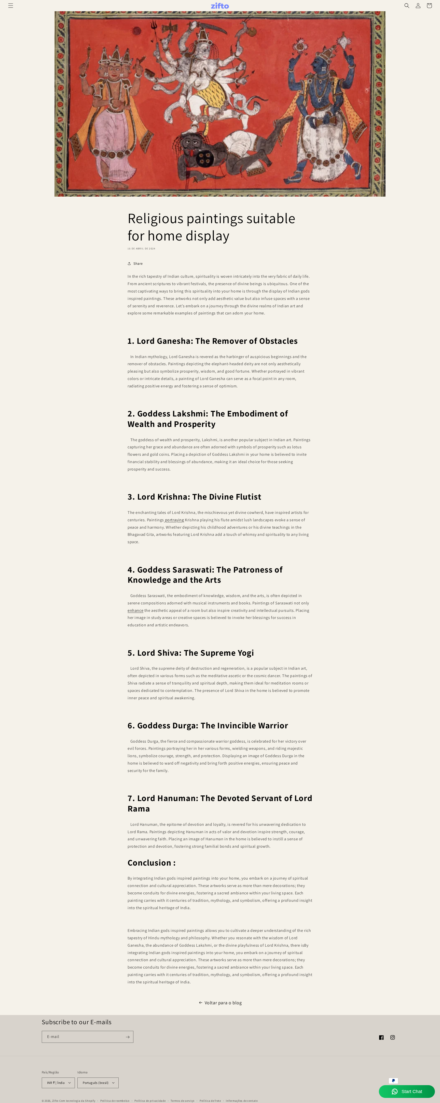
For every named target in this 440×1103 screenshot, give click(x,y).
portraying (174, 520)
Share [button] (138, 263)
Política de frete (210, 1100)
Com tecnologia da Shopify (77, 1100)
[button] (10, 5)
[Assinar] (127, 1037)
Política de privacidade (150, 1100)
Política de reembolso (115, 1100)
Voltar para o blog (223, 1003)
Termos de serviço (183, 1100)
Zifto (55, 1100)
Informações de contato (242, 1100)
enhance (135, 610)
